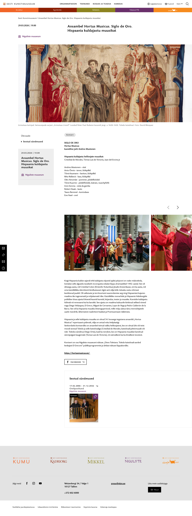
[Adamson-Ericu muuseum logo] (173, 10)
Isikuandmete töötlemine (48, 507)
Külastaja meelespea (108, 507)
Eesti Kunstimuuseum (27, 18)
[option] (106, 245)
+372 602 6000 (71, 493)
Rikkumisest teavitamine (71, 507)
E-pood (171, 4)
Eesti (179, 4)
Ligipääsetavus (156, 4)
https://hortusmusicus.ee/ (77, 353)
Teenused (85, 4)
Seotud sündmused (33, 141)
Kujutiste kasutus (90, 507)
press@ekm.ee (118, 483)
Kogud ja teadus (102, 4)
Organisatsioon (68, 4)
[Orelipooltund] (84, 410)
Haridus (118, 4)
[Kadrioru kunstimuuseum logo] (57, 10)
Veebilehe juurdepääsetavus (23, 507)
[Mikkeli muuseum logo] (96, 10)
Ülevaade (25, 136)
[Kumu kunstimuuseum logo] (19, 10)
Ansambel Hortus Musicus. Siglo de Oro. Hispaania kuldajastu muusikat (69, 18)
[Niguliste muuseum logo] (134, 10)
